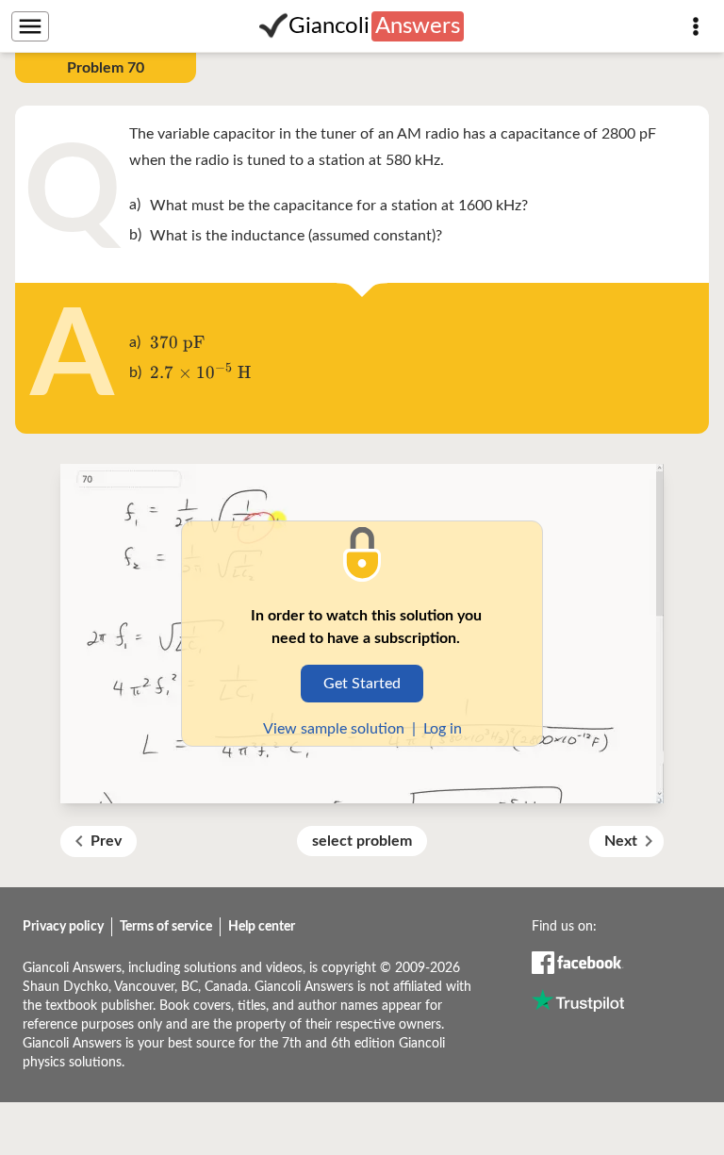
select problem (362, 841)
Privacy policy (63, 926)
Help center (261, 926)
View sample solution (333, 728)
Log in (442, 728)
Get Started (362, 683)
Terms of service (166, 926)
